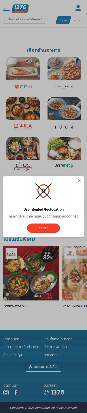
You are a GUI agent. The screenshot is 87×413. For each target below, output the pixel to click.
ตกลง (43, 228)
